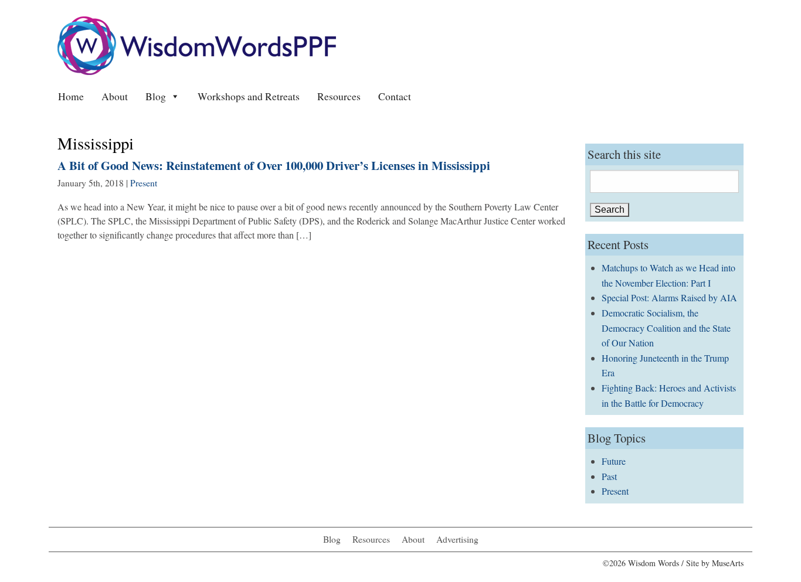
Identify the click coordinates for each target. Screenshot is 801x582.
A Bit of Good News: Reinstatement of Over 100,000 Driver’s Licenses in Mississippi (273, 165)
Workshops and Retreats (249, 96)
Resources (339, 96)
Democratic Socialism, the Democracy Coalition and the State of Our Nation (666, 328)
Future (614, 461)
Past (609, 476)
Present (143, 183)
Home (71, 96)
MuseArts (728, 563)
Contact (394, 96)
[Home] (196, 44)
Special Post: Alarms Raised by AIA (669, 297)
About (114, 96)
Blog (155, 96)
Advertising (457, 539)
